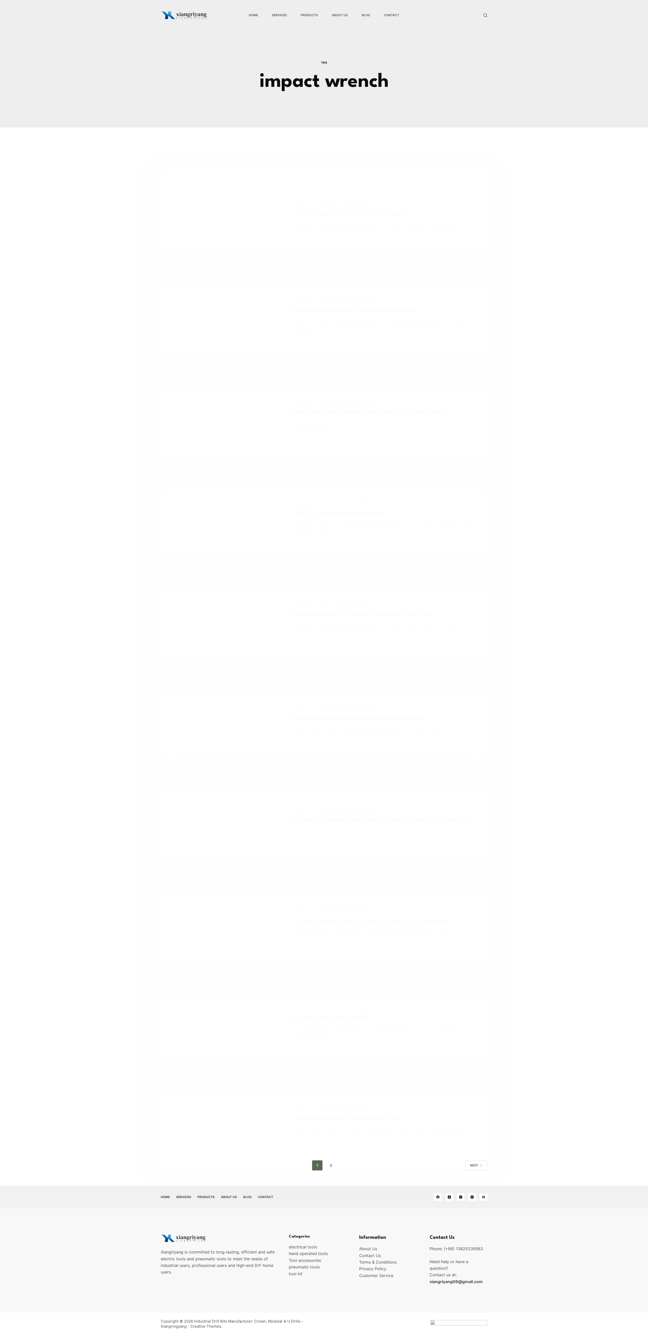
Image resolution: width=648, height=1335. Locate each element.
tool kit (295, 1273)
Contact (391, 15)
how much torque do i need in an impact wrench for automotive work (371, 920)
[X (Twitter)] (449, 1197)
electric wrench (359, 204)
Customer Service (376, 1275)
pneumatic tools (304, 1266)
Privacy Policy (372, 1268)
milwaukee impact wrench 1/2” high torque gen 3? (350, 213)
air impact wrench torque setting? (332, 1018)
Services (279, 15)
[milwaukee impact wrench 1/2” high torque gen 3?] (223, 214)
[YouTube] (472, 1197)
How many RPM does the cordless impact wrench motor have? (363, 614)
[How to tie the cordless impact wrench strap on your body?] (223, 719)
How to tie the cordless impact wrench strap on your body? (360, 718)
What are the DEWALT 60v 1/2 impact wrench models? (355, 311)
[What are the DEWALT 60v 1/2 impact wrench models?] (223, 315)
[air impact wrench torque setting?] (223, 1022)
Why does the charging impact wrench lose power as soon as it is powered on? (382, 819)
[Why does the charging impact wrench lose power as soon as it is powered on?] (223, 820)
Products (309, 15)
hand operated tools (308, 1253)
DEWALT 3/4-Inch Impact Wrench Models (339, 513)
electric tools (330, 204)
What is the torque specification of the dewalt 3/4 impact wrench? (369, 412)
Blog (366, 15)
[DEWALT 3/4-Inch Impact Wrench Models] (223, 517)
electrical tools (303, 1246)
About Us (340, 15)
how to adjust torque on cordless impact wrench (347, 1119)
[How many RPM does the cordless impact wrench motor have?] (223, 618)
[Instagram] (460, 1197)
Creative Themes (205, 1326)
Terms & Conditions (378, 1262)
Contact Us (370, 1255)
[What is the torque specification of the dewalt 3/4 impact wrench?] (223, 416)
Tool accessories (305, 1260)
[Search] (485, 15)
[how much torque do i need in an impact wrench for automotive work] (223, 921)
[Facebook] (438, 1197)
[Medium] (483, 1197)
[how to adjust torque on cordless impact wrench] (223, 1123)
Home (253, 15)
